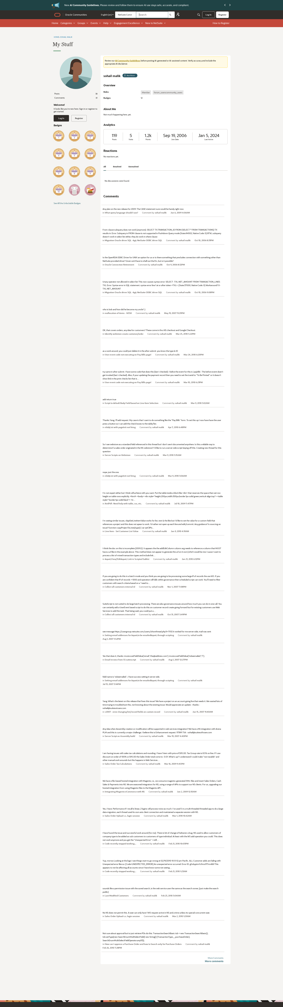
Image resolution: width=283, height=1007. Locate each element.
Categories (66, 23)
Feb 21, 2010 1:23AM (178, 871)
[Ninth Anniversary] (90, 172)
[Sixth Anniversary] (90, 154)
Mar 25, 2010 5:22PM (185, 333)
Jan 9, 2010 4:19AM (180, 531)
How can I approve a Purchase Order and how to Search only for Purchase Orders (143, 944)
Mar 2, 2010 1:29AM (181, 916)
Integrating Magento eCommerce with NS (125, 791)
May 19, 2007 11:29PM (174, 313)
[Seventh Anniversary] (59, 172)
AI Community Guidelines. (84, 5)
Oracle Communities (76, 14)
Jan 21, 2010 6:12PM (191, 559)
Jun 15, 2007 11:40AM (202, 711)
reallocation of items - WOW (118, 313)
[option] (146, 92)
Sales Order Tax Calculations (118, 763)
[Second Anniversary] (74, 136)
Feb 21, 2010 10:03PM (179, 843)
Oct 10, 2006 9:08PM (204, 292)
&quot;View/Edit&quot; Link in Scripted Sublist (127, 559)
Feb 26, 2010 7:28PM (112, 947)
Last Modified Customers (117, 895)
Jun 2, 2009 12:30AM (186, 791)
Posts (75, 93)
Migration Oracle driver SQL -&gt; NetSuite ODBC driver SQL (133, 240)
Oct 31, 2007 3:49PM (177, 614)
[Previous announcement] (224, 5)
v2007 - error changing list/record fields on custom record (132, 711)
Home (55, 23)
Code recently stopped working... (120, 843)
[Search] (171, 14)
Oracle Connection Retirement (119, 264)
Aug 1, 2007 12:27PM (178, 659)
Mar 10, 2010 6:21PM (193, 382)
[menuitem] (208, 14)
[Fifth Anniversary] (74, 154)
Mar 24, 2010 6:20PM (194, 354)
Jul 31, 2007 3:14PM (112, 684)
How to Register (221, 23)
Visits (131, 139)
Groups (81, 23)
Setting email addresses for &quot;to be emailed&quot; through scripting (139, 635)
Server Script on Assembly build (120, 736)
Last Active (208, 139)
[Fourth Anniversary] (59, 154)
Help (105, 23)
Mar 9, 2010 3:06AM (177, 475)
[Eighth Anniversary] (74, 172)
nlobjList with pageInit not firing (120, 427)
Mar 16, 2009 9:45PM (174, 763)
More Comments (215, 957)
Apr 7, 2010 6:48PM (177, 427)
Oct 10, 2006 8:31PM (204, 240)
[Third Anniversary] (90, 136)
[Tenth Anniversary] (59, 190)
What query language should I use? (121, 212)
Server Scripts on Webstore (117, 455)
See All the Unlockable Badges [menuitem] (67, 203)
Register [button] (79, 118)
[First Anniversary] (59, 136)
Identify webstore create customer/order (124, 333)
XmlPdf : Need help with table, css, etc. (123, 503)
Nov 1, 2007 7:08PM (176, 586)
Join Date (175, 139)
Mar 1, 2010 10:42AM (182, 815)
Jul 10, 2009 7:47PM (183, 503)
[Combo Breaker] (90, 190)
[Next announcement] (229, 5)
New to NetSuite (154, 23)
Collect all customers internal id (120, 586)
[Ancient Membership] (74, 190)
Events (94, 23)
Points (148, 139)
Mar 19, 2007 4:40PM (177, 736)
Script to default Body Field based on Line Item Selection (131, 403)
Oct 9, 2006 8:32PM (176, 264)
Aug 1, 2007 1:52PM (112, 638)
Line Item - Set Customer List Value (121, 531)
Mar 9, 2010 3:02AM (200, 403)
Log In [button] (61, 118)
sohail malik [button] (161, 212)
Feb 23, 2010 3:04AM (171, 895)
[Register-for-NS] (178, 15)
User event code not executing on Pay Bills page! (128, 354)
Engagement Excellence (127, 23)
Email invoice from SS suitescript (120, 659)
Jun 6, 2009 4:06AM (180, 212)
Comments (75, 97)
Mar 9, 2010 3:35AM (172, 455)
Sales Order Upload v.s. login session (122, 815)
